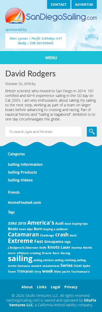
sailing (20, 258)
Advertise (84, 4)
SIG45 (78, 266)
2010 (22, 223)
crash (62, 234)
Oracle (47, 253)
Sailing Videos (20, 180)
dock (73, 235)
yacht (66, 271)
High (67, 242)
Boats (13, 228)
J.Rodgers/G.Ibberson (23, 247)
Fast (38, 241)
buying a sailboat (55, 229)
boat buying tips (76, 223)
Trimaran (25, 271)
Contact (59, 4)
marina (76, 247)
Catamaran (23, 234)
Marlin (87, 247)
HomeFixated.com (24, 202)
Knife (43, 247)
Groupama (53, 241)
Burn (38, 228)
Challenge (47, 235)
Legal (55, 286)
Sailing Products (22, 172)
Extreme (20, 240)
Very (38, 271)
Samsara (24, 266)
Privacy (70, 286)
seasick (36, 266)
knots (54, 247)
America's (40, 222)
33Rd (12, 223)
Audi (59, 223)
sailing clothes (43, 260)
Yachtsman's (80, 271)
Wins (57, 271)
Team (12, 271)
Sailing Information (25, 164)
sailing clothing (65, 260)
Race (56, 253)
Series (66, 265)
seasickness (51, 266)
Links (42, 286)
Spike (86, 266)
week (47, 271)
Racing (65, 253)
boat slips (26, 229)
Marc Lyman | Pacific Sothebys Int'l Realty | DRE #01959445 (36, 40)
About (27, 286)
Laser (65, 247)
